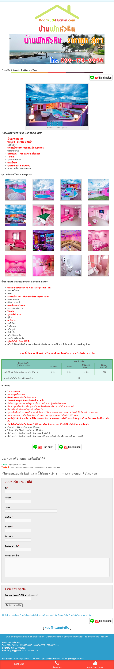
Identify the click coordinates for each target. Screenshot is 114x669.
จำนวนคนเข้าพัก (12, 546)
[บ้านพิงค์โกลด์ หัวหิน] (15, 200)
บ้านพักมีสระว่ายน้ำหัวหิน (29, 615)
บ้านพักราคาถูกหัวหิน (48, 615)
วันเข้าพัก (9, 527)
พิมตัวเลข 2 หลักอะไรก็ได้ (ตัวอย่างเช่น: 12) (22, 595)
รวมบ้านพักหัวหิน (57, 628)
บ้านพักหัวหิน (63, 615)
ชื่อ (6, 488)
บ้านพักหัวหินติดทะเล (55, 637)
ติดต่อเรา (104, 637)
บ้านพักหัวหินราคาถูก (77, 615)
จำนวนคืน (9, 536)
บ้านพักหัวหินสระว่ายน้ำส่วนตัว (31, 637)
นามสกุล (8, 498)
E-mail (8, 507)
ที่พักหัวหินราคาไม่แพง (10, 615)
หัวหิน (88, 615)
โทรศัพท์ (8, 517)
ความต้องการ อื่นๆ (12, 556)
